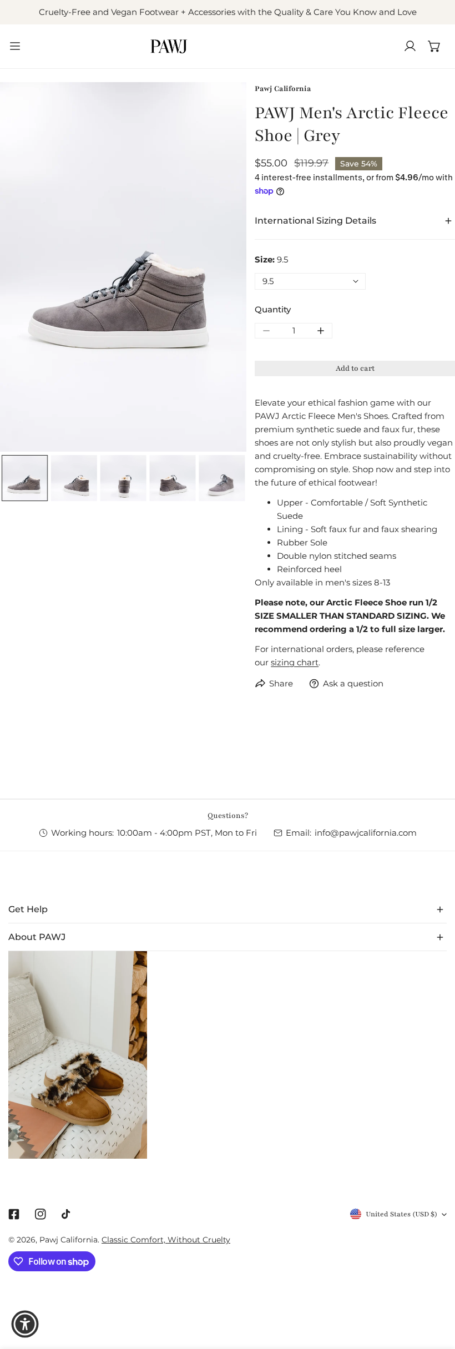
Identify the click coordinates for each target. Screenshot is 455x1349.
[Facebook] (14, 1214)
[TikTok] (67, 1214)
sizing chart (294, 662)
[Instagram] (40, 1214)
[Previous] (26, 268)
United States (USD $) (401, 1214)
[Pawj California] (169, 46)
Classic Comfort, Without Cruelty (166, 1240)
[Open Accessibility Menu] (25, 1324)
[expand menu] (15, 46)
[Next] (220, 268)
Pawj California (283, 89)
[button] (434, 46)
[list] (123, 267)
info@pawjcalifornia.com (366, 832)
